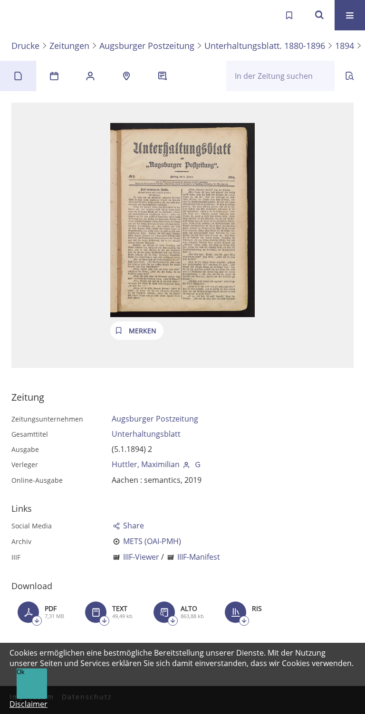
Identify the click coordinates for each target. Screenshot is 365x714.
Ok (21, 672)
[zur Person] (186, 464)
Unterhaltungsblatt (146, 434)
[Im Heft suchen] (350, 76)
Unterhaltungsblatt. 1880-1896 (264, 45)
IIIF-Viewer (141, 557)
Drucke (25, 45)
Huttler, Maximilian (146, 464)
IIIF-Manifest (198, 557)
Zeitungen (69, 45)
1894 (344, 45)
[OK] (319, 15)
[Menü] (350, 15)
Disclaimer (29, 704)
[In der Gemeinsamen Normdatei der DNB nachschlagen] (197, 464)
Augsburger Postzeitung (146, 45)
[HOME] (17, 15)
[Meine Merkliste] (289, 15)
